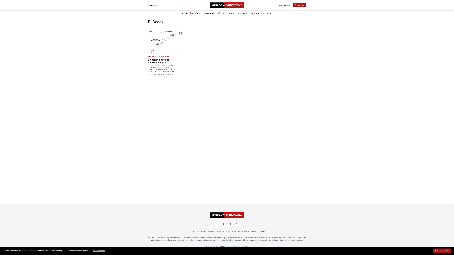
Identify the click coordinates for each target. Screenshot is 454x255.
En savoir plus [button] (99, 251)
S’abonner (299, 5)
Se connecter (285, 5)
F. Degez (168, 68)
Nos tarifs (242, 13)
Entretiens (209, 13)
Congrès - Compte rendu (159, 57)
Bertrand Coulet (156, 68)
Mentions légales (258, 231)
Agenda (230, 13)
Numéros (196, 13)
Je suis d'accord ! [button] (442, 251)
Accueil (185, 13)
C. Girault (172, 69)
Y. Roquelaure (167, 71)
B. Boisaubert (167, 66)
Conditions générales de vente (210, 231)
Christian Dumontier (157, 70)
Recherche (267, 13)
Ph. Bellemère (154, 66)
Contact (255, 13)
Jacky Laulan (154, 71)
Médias (221, 13)
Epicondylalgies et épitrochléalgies (158, 61)
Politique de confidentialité (237, 231)
